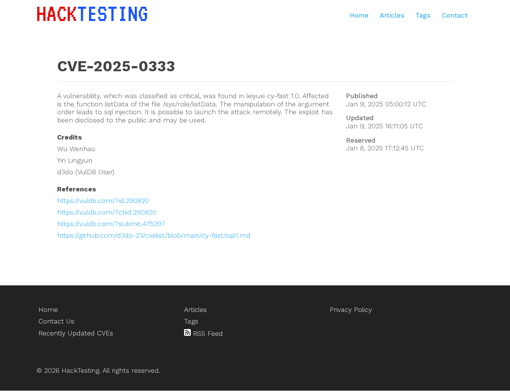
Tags (423, 15)
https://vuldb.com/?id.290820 (103, 200)
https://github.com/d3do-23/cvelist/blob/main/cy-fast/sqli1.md (154, 235)
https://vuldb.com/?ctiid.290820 (106, 212)
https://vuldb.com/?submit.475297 (111, 224)
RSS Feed (207, 333)
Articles (392, 15)
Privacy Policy (351, 309)
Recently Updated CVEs (75, 333)
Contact (455, 15)
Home (359, 15)
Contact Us (56, 321)
